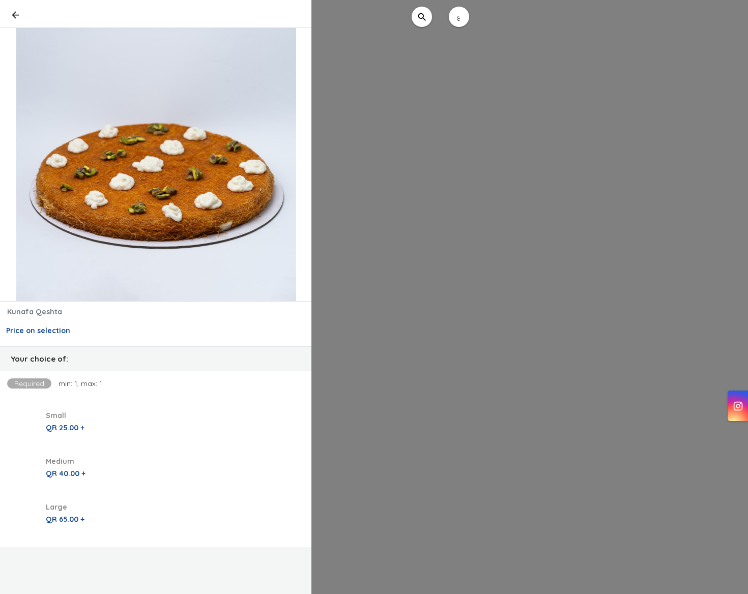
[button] (156, 359)
